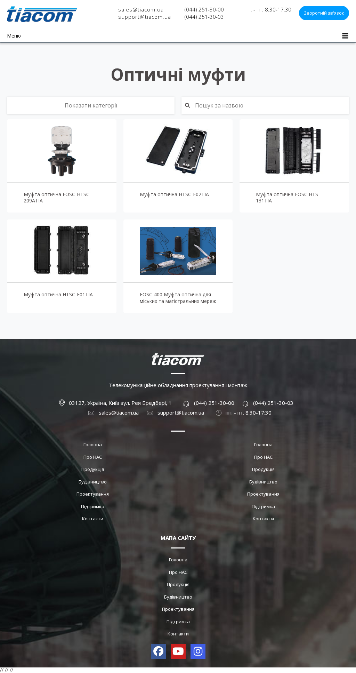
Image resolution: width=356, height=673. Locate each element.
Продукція (92, 469)
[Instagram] (198, 651)
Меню (14, 35)
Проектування (92, 494)
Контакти (92, 518)
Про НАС (92, 457)
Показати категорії (91, 105)
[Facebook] (158, 651)
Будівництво (93, 482)
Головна (92, 444)
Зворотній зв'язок (324, 13)
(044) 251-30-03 (204, 16)
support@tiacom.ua (144, 16)
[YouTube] (178, 651)
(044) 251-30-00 (204, 9)
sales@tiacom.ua (141, 9)
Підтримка (92, 506)
